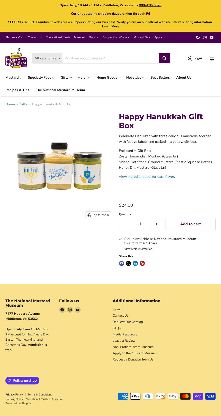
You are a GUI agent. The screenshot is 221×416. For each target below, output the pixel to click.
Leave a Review (124, 340)
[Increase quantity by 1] (156, 224)
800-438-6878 (150, 5)
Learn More (110, 26)
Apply (158, 37)
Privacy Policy (14, 395)
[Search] (164, 58)
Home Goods (107, 77)
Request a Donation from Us (133, 359)
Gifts (65, 77)
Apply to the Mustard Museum (135, 353)
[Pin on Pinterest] (142, 263)
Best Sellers (160, 77)
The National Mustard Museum (65, 37)
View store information (138, 249)
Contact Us (35, 37)
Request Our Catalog (128, 322)
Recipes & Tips (17, 90)
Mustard (12, 77)
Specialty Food (40, 77)
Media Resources (125, 334)
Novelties (134, 77)
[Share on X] (128, 263)
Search (118, 309)
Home (10, 104)
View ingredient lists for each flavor (146, 176)
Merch (82, 77)
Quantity (125, 214)
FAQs (117, 328)
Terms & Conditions (40, 395)
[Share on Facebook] (121, 263)
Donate (93, 37)
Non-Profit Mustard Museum (133, 347)
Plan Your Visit (14, 37)
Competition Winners (116, 37)
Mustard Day (142, 37)
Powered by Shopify (18, 403)
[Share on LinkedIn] (135, 263)
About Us (183, 77)
